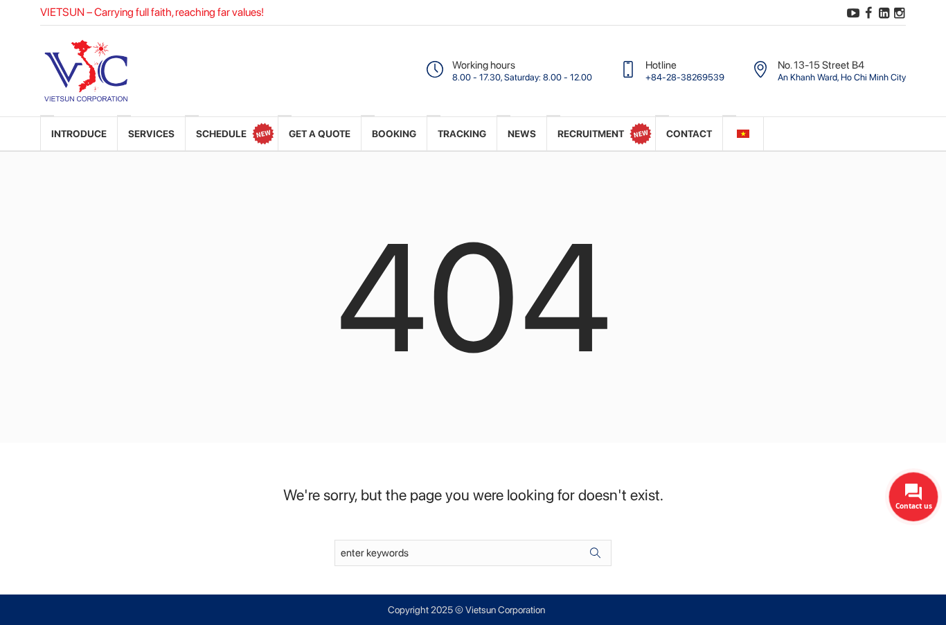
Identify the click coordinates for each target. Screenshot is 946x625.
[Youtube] (853, 13)
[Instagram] (899, 13)
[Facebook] (868, 13)
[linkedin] (884, 13)
